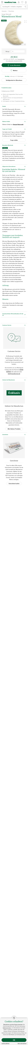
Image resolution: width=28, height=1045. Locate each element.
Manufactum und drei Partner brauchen (12, 1024)
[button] (25, 21)
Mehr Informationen (22, 1043)
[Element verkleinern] (22, 44)
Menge (7, 51)
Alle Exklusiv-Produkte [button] (14, 429)
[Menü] (2, 2)
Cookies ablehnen (5, 1043)
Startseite (4, 11)
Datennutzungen (7, 1027)
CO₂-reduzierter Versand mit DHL (14, 61)
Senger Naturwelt (18, 124)
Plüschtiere (11, 11)
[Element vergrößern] (25, 44)
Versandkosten (20, 59)
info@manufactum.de (14, 373)
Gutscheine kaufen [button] (14, 483)
